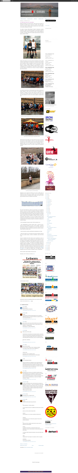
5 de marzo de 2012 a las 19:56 (29, 379)
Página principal (23, 18)
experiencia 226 (29, 18)
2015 (47, 194)
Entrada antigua (41, 445)
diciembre (48, 199)
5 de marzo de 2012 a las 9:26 (29, 342)
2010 (47, 247)
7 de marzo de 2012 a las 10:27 (29, 441)
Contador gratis (47, 25)
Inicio (33, 445)
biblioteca (35, 18)
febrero (48, 242)
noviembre (49, 201)
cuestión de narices (50, 240)
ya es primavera (49, 223)
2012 (47, 198)
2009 (47, 248)
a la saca (48, 221)
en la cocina (49, 213)
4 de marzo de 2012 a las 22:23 (29, 310)
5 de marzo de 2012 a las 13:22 (29, 349)
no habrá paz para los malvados (27, 22)
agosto (48, 205)
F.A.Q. (48, 215)
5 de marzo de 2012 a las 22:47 (29, 391)
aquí (34, 253)
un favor (48, 231)
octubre (48, 202)
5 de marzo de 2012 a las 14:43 (29, 356)
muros (48, 224)
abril (48, 211)
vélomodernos (49, 234)
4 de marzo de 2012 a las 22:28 (29, 319)
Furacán (24, 306)
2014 (47, 195)
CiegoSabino (25, 381)
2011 (47, 245)
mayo (48, 209)
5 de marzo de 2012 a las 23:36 (29, 396)
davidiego (24, 399)
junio (48, 208)
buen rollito (49, 226)
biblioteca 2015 (41, 18)
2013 (47, 197)
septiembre (49, 204)
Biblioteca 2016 (47, 18)
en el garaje (49, 220)
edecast (24, 344)
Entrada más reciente (23, 445)
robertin (24, 321)
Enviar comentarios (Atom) (29, 447)
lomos (48, 232)
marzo (48, 212)
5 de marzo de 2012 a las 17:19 (29, 368)
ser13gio (24, 330)
